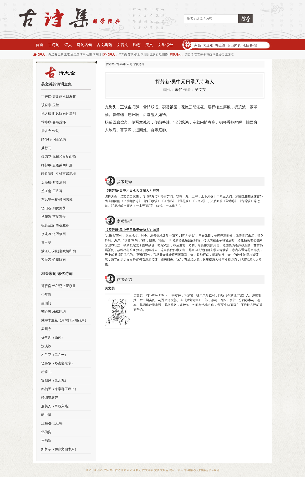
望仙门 (46, 303)
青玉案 (46, 242)
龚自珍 (189, 54)
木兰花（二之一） (54, 354)
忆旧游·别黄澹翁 (53, 208)
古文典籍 (104, 45)
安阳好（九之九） (54, 380)
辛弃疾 (122, 54)
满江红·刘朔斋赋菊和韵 (58, 251)
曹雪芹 (198, 54)
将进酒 (220, 45)
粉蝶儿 (46, 372)
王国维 (229, 54)
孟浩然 (75, 54)
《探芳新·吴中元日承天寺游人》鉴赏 (132, 230)
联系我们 (213, 470)
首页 (39, 45)
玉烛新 (46, 440)
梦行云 (46, 148)
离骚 (197, 45)
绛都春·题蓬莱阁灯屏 (56, 165)
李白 (83, 54)
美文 (149, 45)
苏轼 (130, 54)
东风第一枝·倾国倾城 (56, 199)
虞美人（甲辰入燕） (56, 406)
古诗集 (110, 64)
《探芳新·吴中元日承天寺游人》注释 (132, 190)
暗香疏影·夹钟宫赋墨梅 (58, 174)
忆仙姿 (46, 432)
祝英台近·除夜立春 (55, 225)
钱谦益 (207, 54)
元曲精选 (202, 470)
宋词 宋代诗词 (135, 64)
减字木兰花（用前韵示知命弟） (64, 320)
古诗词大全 (122, 470)
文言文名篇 (161, 470)
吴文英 (200, 90)
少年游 (46, 294)
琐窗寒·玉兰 (50, 105)
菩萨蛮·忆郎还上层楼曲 (58, 286)
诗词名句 (84, 45)
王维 (67, 54)
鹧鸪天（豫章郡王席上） (59, 389)
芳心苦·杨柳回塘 (53, 312)
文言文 (122, 45)
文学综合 (165, 45)
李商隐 (97, 54)
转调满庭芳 (49, 397)
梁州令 (46, 329)
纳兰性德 (218, 54)
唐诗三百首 (176, 470)
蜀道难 (208, 45)
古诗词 (54, 45)
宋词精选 (190, 470)
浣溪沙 (46, 346)
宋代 (178, 90)
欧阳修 (163, 54)
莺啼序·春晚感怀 (53, 122)
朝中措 (46, 415)
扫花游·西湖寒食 (53, 217)
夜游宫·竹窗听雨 (53, 260)
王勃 (60, 54)
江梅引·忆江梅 (51, 423)
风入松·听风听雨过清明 (58, 113)
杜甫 (89, 54)
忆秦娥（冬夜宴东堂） (58, 363)
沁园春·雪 (250, 45)
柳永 (137, 54)
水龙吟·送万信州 (53, 234)
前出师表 (234, 45)
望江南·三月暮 (51, 191)
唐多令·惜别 (50, 131)
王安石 (154, 54)
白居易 (52, 54)
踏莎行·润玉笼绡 (53, 139)
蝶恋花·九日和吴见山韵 (58, 156)
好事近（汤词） (53, 337)
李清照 (145, 54)
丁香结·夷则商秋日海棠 (58, 96)
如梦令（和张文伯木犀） (59, 449)
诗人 (68, 45)
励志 (137, 45)
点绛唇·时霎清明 (53, 182)
